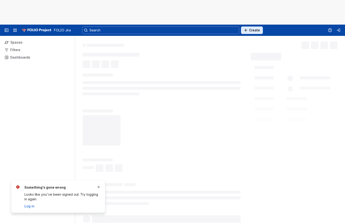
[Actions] (335, 44)
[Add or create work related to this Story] (87, 72)
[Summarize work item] (106, 72)
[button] (293, 78)
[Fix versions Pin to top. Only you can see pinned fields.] (284, 138)
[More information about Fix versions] (278, 138)
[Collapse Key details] (80, 83)
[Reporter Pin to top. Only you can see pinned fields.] (279, 105)
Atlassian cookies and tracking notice (99, 15)
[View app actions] (96, 72)
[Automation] (297, 55)
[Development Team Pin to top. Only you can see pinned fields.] (297, 122)
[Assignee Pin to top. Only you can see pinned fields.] (280, 88)
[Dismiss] (98, 187)
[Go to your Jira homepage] (36, 30)
